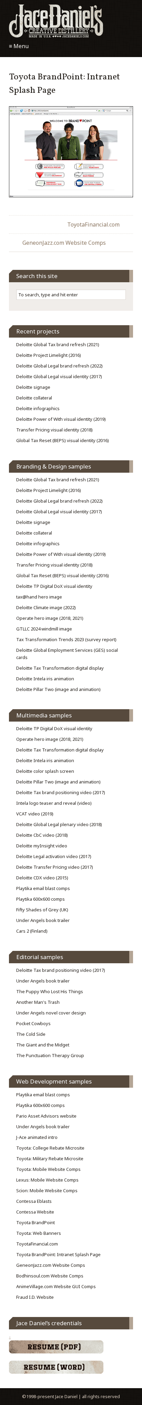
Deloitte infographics (38, 408)
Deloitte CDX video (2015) (42, 878)
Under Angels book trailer (43, 920)
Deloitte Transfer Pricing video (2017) (54, 867)
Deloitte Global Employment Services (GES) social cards (67, 653)
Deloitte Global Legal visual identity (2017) (59, 376)
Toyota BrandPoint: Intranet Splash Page (58, 1254)
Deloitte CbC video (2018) (42, 835)
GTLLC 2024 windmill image (44, 629)
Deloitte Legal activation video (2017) (53, 856)
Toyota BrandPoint (35, 1222)
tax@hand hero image (39, 597)
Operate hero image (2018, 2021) (49, 618)
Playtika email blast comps (43, 888)
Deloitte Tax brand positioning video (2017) (60, 792)
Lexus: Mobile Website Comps (47, 1180)
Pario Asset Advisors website (46, 1116)
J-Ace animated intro (37, 1137)
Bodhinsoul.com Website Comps (49, 1276)
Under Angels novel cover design (51, 1013)
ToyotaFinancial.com (93, 224)
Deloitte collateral (34, 398)
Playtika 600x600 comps (40, 899)
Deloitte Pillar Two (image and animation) (58, 689)
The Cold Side (30, 1034)
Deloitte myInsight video (41, 846)
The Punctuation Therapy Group (50, 1055)
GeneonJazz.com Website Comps (64, 242)
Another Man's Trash (38, 1002)
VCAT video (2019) (34, 814)
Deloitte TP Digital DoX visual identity (54, 586)
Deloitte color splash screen (45, 771)
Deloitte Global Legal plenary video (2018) (59, 824)
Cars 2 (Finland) (32, 931)
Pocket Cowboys (33, 1023)
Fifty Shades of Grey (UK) (42, 910)
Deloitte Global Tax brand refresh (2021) (57, 344)
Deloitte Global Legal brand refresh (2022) (59, 366)
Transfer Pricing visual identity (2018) (54, 430)
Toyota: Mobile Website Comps (48, 1169)
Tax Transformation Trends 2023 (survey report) (66, 639)
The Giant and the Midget (42, 1045)
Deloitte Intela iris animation (45, 679)
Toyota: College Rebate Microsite (50, 1148)
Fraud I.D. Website (35, 1297)
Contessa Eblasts (34, 1201)
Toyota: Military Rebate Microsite (49, 1158)
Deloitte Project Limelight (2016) (48, 355)
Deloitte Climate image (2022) (46, 607)
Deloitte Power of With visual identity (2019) (61, 419)
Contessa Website (35, 1212)
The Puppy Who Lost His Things (49, 991)
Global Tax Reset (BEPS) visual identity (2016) (62, 440)
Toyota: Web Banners (38, 1233)
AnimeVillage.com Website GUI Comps (56, 1286)
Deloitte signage (33, 387)
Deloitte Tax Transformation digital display (60, 668)
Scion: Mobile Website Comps (47, 1190)
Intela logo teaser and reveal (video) (54, 803)
